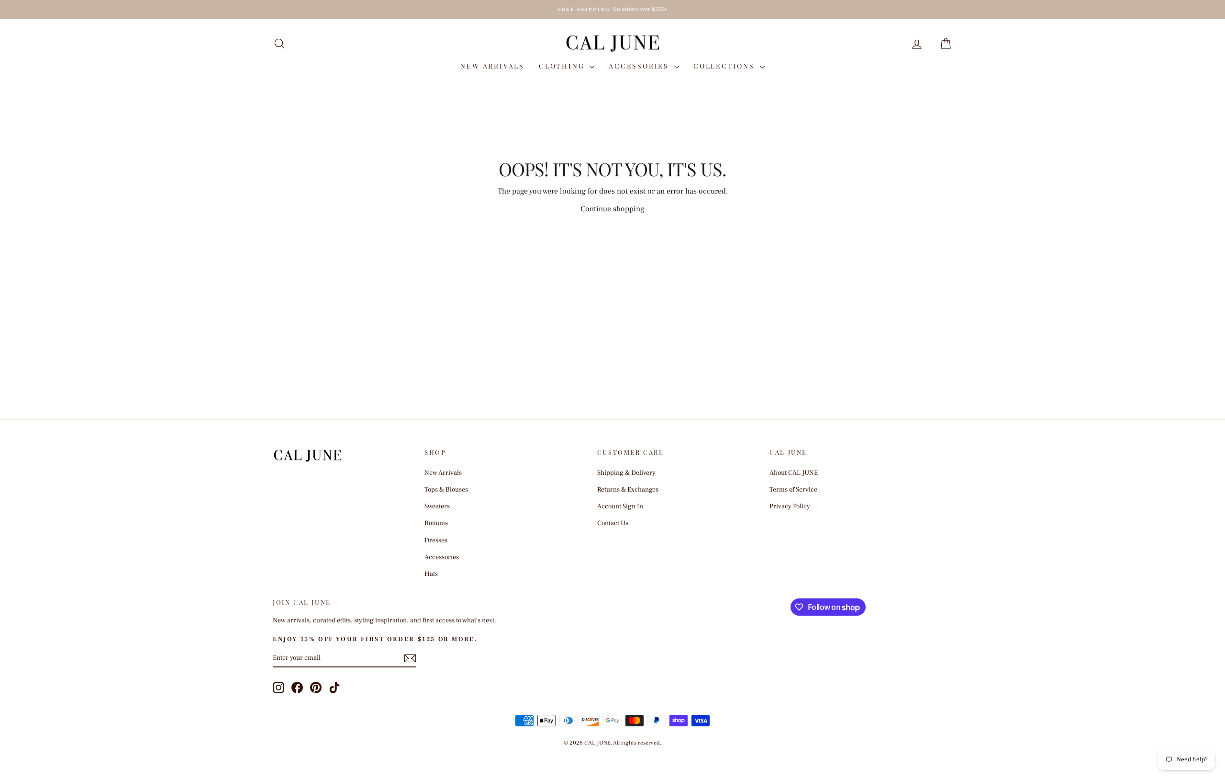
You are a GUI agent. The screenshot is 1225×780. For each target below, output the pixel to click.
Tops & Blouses (446, 489)
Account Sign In (620, 506)
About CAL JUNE (793, 473)
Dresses (435, 540)
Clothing (563, 65)
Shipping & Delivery (626, 473)
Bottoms (436, 523)
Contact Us (612, 523)
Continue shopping (612, 209)
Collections (725, 65)
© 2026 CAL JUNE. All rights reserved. (612, 742)
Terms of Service (793, 489)
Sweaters (437, 506)
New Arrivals (492, 65)
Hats (431, 574)
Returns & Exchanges (627, 489)
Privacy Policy (789, 506)
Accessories (640, 65)
